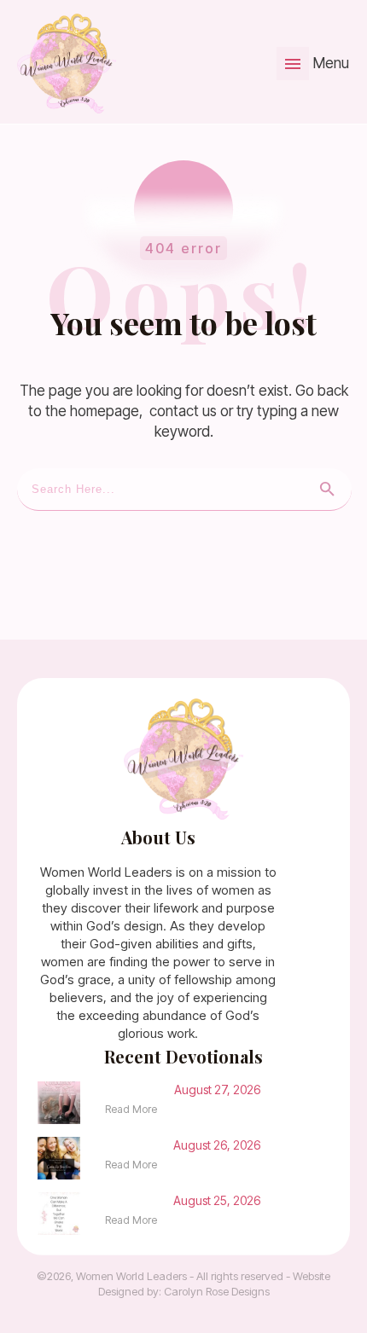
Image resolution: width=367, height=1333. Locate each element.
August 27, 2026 (217, 1089)
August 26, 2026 (216, 1145)
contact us (183, 411)
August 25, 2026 (216, 1200)
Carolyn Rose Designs (217, 1291)
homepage (104, 411)
